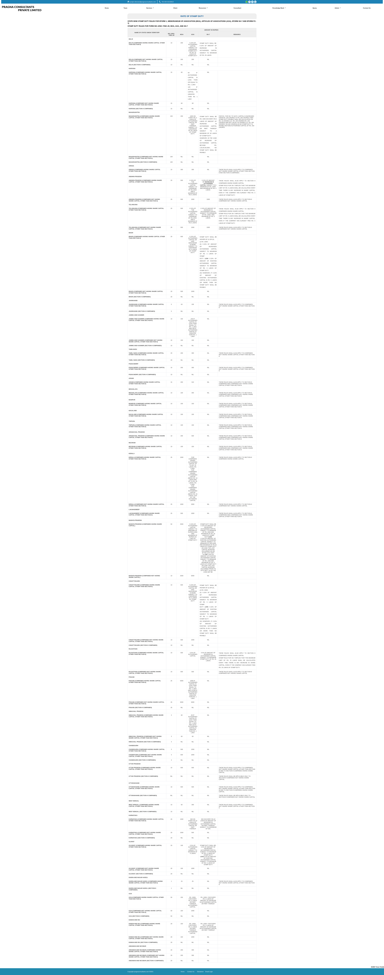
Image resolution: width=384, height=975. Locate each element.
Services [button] (149, 8)
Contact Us (367, 8)
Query (315, 8)
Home (107, 8)
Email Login (209, 971)
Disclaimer (200, 971)
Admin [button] (337, 8)
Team (125, 8)
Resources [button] (202, 8)
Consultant (237, 8)
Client (175, 8)
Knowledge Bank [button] (278, 8)
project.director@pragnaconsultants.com (143, 2)
